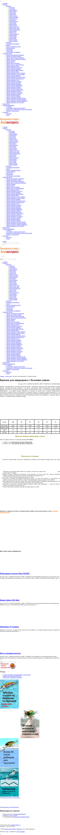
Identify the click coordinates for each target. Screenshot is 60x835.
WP (7, 831)
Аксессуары (8, 376)
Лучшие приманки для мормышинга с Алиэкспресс (17, 674)
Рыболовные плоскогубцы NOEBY (15, 573)
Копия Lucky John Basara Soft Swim (12, 677)
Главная (2, 376)
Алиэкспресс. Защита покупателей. (8, 822)
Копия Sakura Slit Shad (9, 600)
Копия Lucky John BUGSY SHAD (12, 676)
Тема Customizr (21, 831)
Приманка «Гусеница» (9, 627)
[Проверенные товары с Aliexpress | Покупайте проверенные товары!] (10, 124)
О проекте (2, 819)
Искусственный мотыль (10, 653)
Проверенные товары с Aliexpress (13, 829)
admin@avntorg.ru (15, 825)
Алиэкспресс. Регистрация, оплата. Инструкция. (11, 821)
